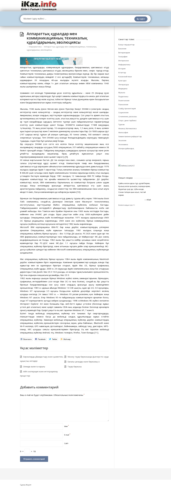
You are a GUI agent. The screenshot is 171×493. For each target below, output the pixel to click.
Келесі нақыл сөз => (126, 205)
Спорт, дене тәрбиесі (127, 120)
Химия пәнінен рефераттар (130, 136)
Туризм (121, 124)
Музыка (121, 92)
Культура (122, 80)
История (121, 68)
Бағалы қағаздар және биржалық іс (84, 361)
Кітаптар (122, 72)
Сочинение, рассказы (127, 116)
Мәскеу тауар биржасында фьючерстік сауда (88, 356)
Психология (123, 104)
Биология (122, 48)
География (122, 56)
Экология (122, 140)
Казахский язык (125, 76)
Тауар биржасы (75, 366)
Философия (123, 132)
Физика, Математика (127, 128)
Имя (66, 426)
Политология (123, 100)
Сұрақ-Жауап (25, 485)
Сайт (66, 443)
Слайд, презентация (127, 108)
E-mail (67, 435)
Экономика (123, 144)
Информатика (35, 46)
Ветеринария (124, 52)
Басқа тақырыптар (126, 44)
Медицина (122, 88)
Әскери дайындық (126, 148)
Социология (123, 112)
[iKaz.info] (39, 5)
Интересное (123, 60)
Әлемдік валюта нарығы (34, 366)
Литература (123, 84)
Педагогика (123, 96)
